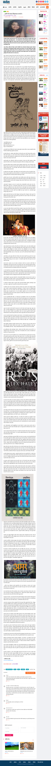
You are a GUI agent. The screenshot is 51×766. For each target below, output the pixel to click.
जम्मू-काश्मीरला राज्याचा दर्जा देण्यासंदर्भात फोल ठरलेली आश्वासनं (46, 95)
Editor (45, 107)
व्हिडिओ (33, 7)
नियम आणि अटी (40, 762)
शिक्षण (41, 181)
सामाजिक (14, 7)
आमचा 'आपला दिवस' (45, 49)
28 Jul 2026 (45, 96)
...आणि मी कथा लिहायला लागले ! (46, 30)
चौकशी (29, 762)
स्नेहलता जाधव (45, 101)
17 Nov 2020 (45, 26)
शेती (40, 179)
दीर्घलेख (44, 175)
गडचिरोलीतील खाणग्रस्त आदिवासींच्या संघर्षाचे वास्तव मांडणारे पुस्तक (26, 752)
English (24, 7)
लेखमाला (44, 185)
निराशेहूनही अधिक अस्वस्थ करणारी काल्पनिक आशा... (11, 751)
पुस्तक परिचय (7, 742)
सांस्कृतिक (20, 7)
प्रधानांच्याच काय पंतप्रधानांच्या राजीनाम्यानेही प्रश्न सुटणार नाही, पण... (46, 101)
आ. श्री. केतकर (45, 69)
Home (5, 7)
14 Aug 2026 (45, 45)
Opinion (45, 41)
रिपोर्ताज (41, 177)
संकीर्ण (37, 7)
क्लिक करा (43, 167)
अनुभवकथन (45, 47)
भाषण (44, 84)
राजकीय (9, 7)
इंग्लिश (44, 177)
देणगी (20, 762)
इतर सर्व (47, 75)
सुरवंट (44, 61)
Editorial (45, 104)
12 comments (21, 17)
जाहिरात (15, 762)
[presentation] (48, 39)
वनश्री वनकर (45, 57)
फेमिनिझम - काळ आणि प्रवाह (46, 16)
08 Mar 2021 (45, 19)
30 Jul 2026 (45, 90)
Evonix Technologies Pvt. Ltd (24, 764)
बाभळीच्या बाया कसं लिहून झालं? (46, 80)
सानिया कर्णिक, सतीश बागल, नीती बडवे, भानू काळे (45, 89)
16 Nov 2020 (14, 17)
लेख (7, 11)
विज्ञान (41, 185)
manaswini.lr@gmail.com (8, 660)
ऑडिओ (29, 7)
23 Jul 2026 (45, 102)
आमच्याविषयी (42, 7)
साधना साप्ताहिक (39, 4)
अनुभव (5, 11)
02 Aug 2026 (45, 82)
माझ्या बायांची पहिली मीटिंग (45, 56)
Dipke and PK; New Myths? (45, 44)
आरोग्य (43, 179)
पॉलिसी (34, 762)
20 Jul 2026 (45, 108)
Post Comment (9, 735)
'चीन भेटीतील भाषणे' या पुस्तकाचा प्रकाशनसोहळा (45, 87)
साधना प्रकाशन (45, 4)
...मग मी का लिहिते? (45, 23)
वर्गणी (10, 762)
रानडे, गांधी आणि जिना (43, 154)
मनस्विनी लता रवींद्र (7, 17)
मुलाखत (41, 175)
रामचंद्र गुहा (45, 95)
